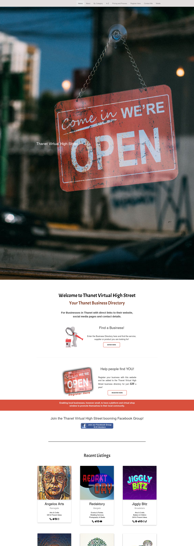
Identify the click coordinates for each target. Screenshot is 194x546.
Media (158, 3)
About (88, 3)
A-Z (107, 3)
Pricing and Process (119, 3)
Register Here (135, 3)
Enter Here (111, 345)
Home (80, 3)
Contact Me (148, 3)
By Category (98, 3)
